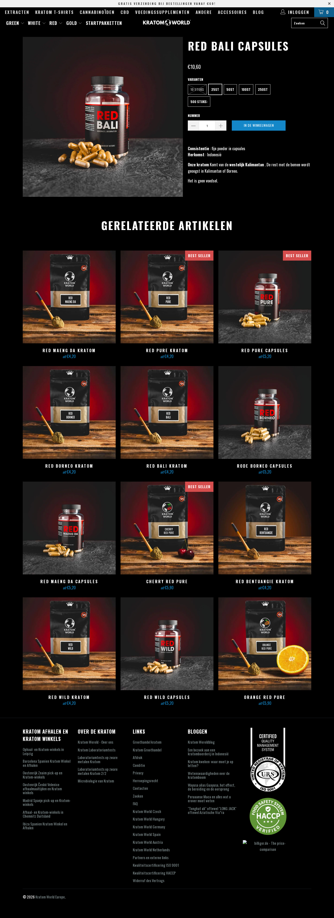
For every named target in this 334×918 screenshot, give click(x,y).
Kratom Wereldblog (201, 742)
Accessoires (232, 12)
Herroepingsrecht (145, 780)
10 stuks (197, 89)
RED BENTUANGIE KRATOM (264, 528)
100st (246, 89)
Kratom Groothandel (147, 749)
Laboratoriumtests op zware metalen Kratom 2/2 (98, 771)
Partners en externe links (150, 857)
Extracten (17, 12)
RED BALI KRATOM (167, 412)
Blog (258, 12)
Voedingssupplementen (162, 12)
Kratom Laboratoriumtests (96, 749)
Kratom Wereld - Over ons (95, 742)
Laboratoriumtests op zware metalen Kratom (98, 759)
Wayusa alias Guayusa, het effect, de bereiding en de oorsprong (211, 787)
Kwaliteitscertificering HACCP (154, 873)
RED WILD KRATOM (69, 643)
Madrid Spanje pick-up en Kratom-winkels (47, 802)
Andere (204, 12)
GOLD (72, 23)
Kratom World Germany (149, 826)
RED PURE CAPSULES (264, 297)
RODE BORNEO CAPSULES (264, 412)
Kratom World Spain (147, 834)
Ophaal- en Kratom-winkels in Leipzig (43, 751)
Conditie (139, 765)
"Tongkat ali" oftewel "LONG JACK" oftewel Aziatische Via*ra (212, 810)
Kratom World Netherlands (151, 849)
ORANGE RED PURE (264, 643)
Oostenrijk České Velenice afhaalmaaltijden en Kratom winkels (42, 788)
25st (215, 89)
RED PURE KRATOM (167, 297)
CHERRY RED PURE (167, 528)
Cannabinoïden (97, 12)
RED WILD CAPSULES (167, 643)
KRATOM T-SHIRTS (54, 12)
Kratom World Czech (147, 811)
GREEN (13, 23)
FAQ (135, 803)
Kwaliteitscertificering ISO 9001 (156, 865)
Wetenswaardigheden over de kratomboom (209, 775)
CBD (125, 12)
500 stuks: (199, 101)
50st (230, 89)
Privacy (138, 772)
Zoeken (138, 796)
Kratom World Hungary (149, 819)
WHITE (35, 23)
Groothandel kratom (147, 742)
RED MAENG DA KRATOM (69, 297)
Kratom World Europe (50, 896)
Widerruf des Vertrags (148, 880)
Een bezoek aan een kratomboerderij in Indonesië (208, 752)
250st (263, 89)
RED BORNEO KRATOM (69, 412)
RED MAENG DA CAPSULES (69, 528)
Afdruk (137, 757)
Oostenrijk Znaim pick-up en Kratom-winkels (42, 775)
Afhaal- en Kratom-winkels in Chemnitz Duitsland (43, 814)
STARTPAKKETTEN (104, 23)
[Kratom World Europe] (167, 22)
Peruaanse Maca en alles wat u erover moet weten (209, 798)
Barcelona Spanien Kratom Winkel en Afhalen (46, 763)
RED (54, 23)
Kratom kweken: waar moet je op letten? (210, 763)
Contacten (140, 788)
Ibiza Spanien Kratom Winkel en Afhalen (45, 826)
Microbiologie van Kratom (96, 780)
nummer (194, 115)
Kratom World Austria (148, 842)
